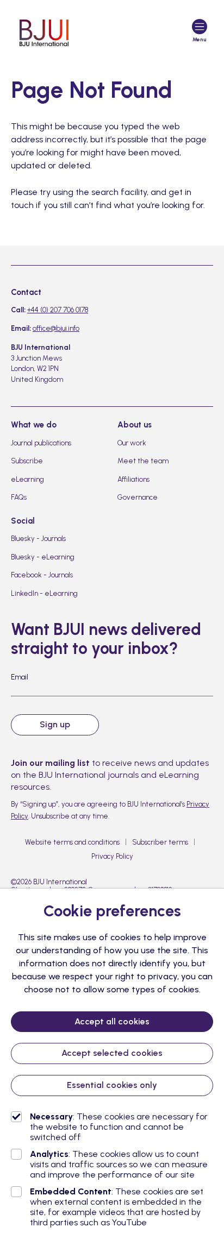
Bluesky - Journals (38, 538)
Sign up (55, 724)
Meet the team (143, 461)
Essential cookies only (112, 1085)
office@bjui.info (56, 328)
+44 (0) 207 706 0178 (57, 310)
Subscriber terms (160, 842)
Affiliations (133, 479)
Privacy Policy (112, 856)
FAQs (19, 497)
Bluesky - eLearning (42, 557)
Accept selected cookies (112, 1053)
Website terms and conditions (72, 842)
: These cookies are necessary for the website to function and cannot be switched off (119, 1126)
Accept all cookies (112, 1021)
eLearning (27, 479)
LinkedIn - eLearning (44, 593)
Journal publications (41, 443)
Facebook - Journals (42, 575)
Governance (137, 497)
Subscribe (27, 461)
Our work (131, 443)
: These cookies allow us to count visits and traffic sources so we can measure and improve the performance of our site (119, 1164)
